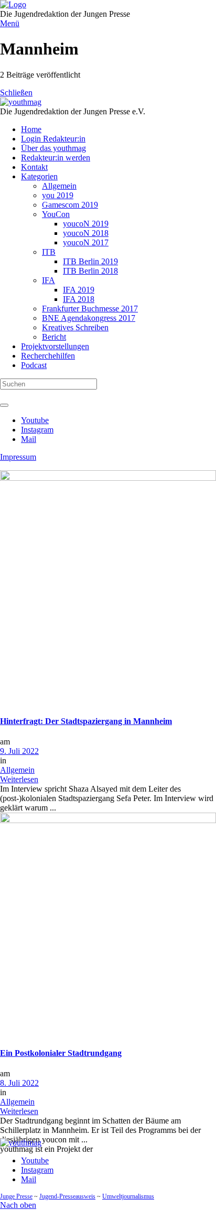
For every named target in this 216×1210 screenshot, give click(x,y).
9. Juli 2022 (19, 751)
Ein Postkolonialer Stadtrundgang (61, 1053)
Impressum (18, 456)
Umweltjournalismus (128, 1196)
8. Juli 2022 (19, 1082)
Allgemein (17, 769)
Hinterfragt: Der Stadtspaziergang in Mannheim (86, 721)
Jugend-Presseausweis (67, 1196)
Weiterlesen (19, 779)
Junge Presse (16, 1196)
